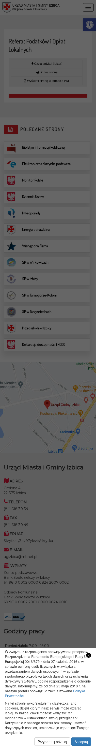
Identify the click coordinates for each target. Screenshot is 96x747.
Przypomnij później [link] (52, 741)
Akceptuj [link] (81, 741)
